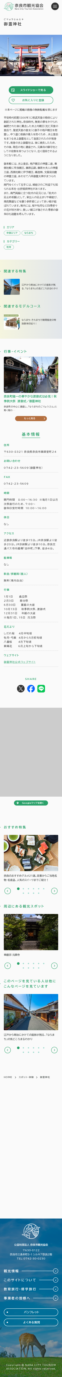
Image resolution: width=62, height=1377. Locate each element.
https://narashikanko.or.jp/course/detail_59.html (31, 322)
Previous (7, 891)
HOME (8, 1077)
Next (54, 891)
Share (31, 688)
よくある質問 (31, 1322)
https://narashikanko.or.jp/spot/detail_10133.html (31, 935)
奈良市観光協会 (24, 6)
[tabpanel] (31, 858)
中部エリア (12, 233)
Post (21, 688)
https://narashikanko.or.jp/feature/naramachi (31, 287)
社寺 (9, 247)
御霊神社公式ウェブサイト (20, 662)
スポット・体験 (26, 1077)
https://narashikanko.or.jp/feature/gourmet (31, 858)
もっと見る (29, 418)
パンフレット (31, 1312)
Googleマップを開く (33, 803)
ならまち (28, 233)
